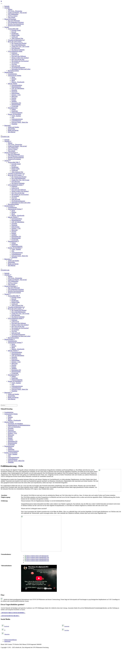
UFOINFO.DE (5, 136)
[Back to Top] (1, 1)
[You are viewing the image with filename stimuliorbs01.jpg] (37, 557)
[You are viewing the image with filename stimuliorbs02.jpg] (37, 559)
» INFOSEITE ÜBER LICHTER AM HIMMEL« (13, 612)
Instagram (66, 626)
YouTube (66, 630)
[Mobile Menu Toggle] (1, 3)
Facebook (6, 626)
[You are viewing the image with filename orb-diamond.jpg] (36, 556)
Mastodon (7, 634)
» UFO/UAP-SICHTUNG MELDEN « (10, 615)
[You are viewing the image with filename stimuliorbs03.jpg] (37, 560)
